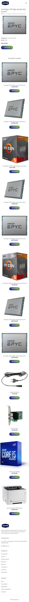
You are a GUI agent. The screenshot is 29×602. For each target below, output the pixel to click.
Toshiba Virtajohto (14, 392)
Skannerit (3, 564)
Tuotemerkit (10, 38)
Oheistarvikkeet (5, 559)
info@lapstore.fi (5, 546)
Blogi (2, 581)
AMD (15, 38)
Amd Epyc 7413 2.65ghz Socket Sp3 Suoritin (15, 238)
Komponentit (4, 554)
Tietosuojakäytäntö (6, 589)
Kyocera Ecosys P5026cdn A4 (14, 508)
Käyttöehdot (4, 586)
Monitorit (3, 556)
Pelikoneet (3, 561)
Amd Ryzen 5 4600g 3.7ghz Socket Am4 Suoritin (14, 283)
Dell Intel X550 (14, 428)
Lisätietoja (7, 47)
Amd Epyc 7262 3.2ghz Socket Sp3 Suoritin (14, 202)
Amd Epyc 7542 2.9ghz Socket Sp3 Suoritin (14, 319)
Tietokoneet (4, 567)
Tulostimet (3, 569)
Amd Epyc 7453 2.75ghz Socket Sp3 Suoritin (14, 356)
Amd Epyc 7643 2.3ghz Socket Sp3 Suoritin (14, 85)
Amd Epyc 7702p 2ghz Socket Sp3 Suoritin (14, 121)
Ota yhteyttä (4, 584)
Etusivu (2, 13)
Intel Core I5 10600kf (14, 471)
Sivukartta (3, 591)
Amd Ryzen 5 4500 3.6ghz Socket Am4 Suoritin (14, 166)
